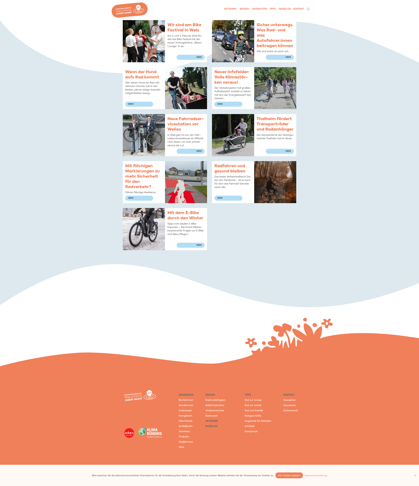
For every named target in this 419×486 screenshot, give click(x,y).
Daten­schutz (290, 411)
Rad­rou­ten (259, 9)
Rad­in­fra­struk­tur (214, 405)
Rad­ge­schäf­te (253, 416)
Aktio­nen (230, 9)
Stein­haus (184, 431)
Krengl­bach (185, 416)
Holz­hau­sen (185, 411)
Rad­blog (285, 9)
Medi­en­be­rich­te (214, 411)
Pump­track (251, 431)
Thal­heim (184, 437)
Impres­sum (289, 405)
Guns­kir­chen (186, 405)
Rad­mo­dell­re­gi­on (215, 400)
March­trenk (185, 421)
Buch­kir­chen (186, 400)
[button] (308, 9)
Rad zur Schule (253, 400)
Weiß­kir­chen (186, 442)
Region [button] (244, 9)
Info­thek (250, 426)
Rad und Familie (254, 411)
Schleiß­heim (186, 426)
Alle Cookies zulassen (289, 475)
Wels (181, 447)
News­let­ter (289, 400)
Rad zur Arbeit (253, 405)
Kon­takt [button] (298, 9)
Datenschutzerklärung (316, 475)
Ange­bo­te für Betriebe (258, 421)
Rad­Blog (211, 426)
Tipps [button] (272, 9)
